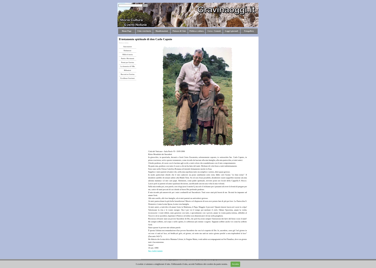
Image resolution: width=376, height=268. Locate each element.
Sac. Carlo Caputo (155, 251)
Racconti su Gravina (127, 74)
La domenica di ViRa (127, 66)
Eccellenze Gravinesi (127, 78)
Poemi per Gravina (127, 62)
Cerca (145, 5)
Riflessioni (127, 70)
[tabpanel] (197, 204)
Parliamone (127, 50)
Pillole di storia (127, 54)
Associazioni (127, 46)
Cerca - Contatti (214, 31)
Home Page (126, 31)
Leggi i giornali (231, 31)
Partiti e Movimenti (127, 58)
